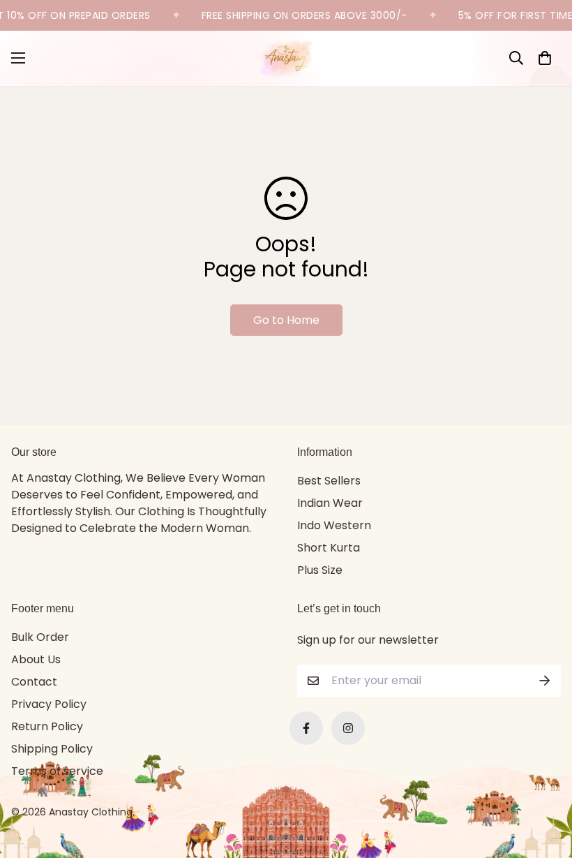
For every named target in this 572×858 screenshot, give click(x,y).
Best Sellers (329, 481)
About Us (36, 659)
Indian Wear (330, 503)
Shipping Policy (52, 749)
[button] (545, 58)
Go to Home (286, 320)
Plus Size (320, 570)
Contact (34, 682)
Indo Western (334, 525)
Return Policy (47, 726)
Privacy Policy (48, 704)
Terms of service (57, 771)
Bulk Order (40, 637)
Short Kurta (328, 548)
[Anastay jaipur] (286, 58)
